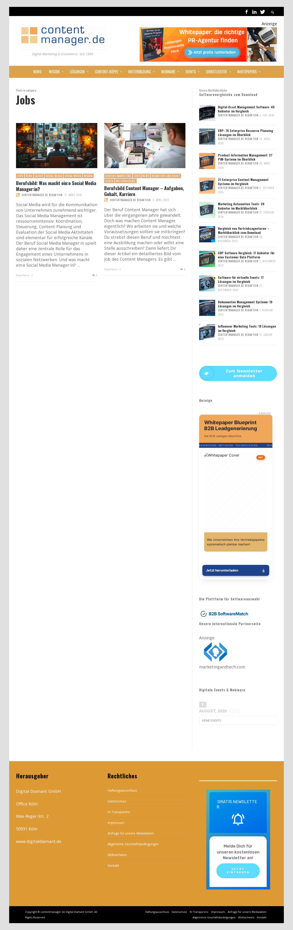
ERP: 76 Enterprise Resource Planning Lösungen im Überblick (245, 132)
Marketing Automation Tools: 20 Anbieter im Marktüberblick (241, 205)
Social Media (54, 176)
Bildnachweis (117, 855)
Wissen (88, 176)
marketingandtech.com (222, 667)
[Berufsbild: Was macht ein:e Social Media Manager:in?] (49, 146)
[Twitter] (262, 11)
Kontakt (113, 865)
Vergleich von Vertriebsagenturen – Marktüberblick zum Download (243, 230)
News (29, 176)
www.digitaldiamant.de (38, 841)
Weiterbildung (126, 181)
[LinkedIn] (254, 11)
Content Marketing (118, 176)
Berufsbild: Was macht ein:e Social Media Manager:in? (56, 185)
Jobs (20, 176)
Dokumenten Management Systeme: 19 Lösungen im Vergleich (245, 303)
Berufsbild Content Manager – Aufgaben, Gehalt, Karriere (144, 191)
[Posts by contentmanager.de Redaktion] (18, 195)
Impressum (116, 823)
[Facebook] (246, 11)
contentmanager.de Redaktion (42, 195)
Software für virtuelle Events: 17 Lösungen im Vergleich (241, 279)
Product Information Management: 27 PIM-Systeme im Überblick (245, 157)
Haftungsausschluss (122, 790)
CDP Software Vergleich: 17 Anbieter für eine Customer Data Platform (246, 254)
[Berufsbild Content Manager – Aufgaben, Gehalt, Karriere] (137, 146)
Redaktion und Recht (166, 176)
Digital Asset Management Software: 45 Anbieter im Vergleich (246, 108)
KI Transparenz (119, 812)
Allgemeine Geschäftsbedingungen (133, 844)
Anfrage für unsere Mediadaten (131, 833)
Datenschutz (117, 801)
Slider (39, 176)
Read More (23, 275)
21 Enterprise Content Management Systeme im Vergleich (243, 181)
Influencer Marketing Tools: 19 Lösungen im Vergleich (247, 328)
